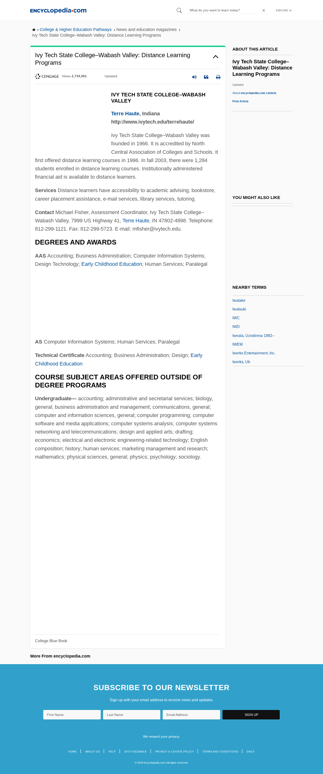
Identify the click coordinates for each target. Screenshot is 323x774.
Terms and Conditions (220, 751)
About (254, 93)
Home (72, 751)
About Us (92, 751)
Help (112, 751)
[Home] (58, 10)
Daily (251, 751)
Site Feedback (135, 751)
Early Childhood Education (111, 264)
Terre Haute (125, 113)
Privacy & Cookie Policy (174, 751)
